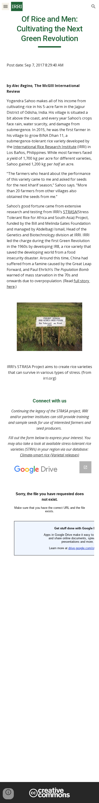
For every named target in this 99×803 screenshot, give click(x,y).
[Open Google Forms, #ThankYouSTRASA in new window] (85, 467)
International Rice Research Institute (44, 146)
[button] (5, 6)
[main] (49, 30)
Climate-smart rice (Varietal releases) (49, 455)
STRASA (70, 211)
